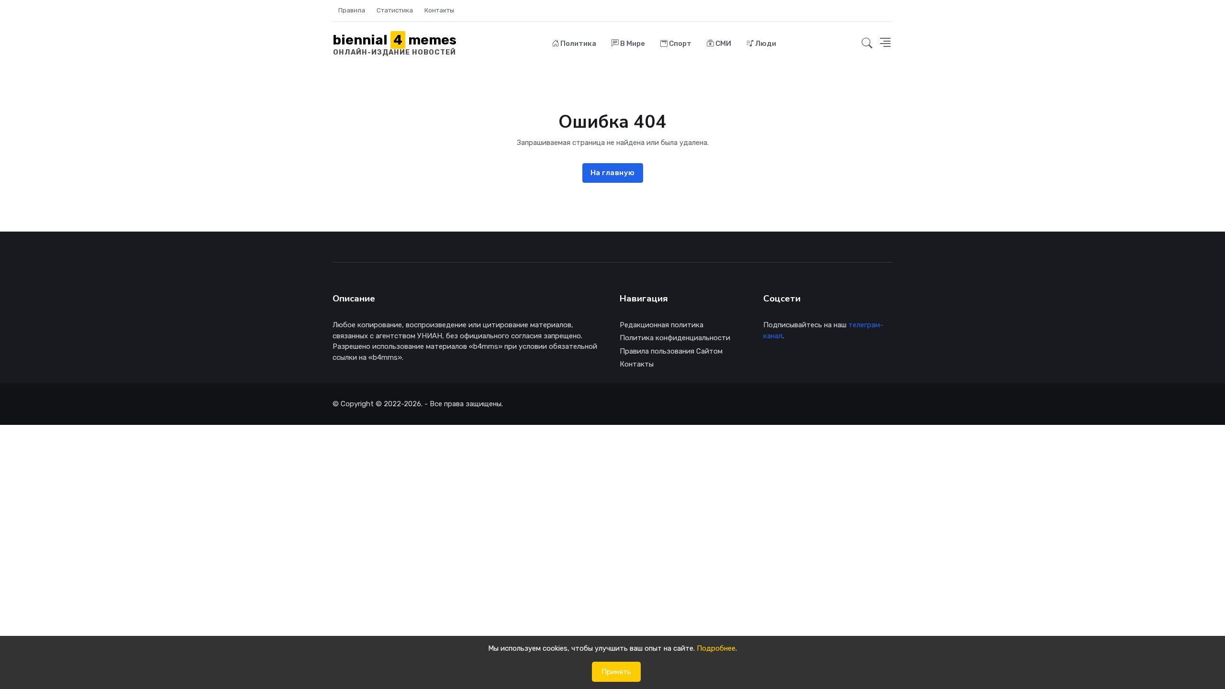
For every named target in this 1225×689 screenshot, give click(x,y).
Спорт (679, 43)
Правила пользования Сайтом (671, 351)
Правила (351, 10)
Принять (616, 671)
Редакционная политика (661, 325)
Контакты (439, 10)
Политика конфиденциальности (675, 337)
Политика (577, 43)
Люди (765, 43)
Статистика (395, 10)
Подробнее (716, 648)
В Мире (632, 43)
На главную (612, 172)
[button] (867, 43)
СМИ (722, 43)
